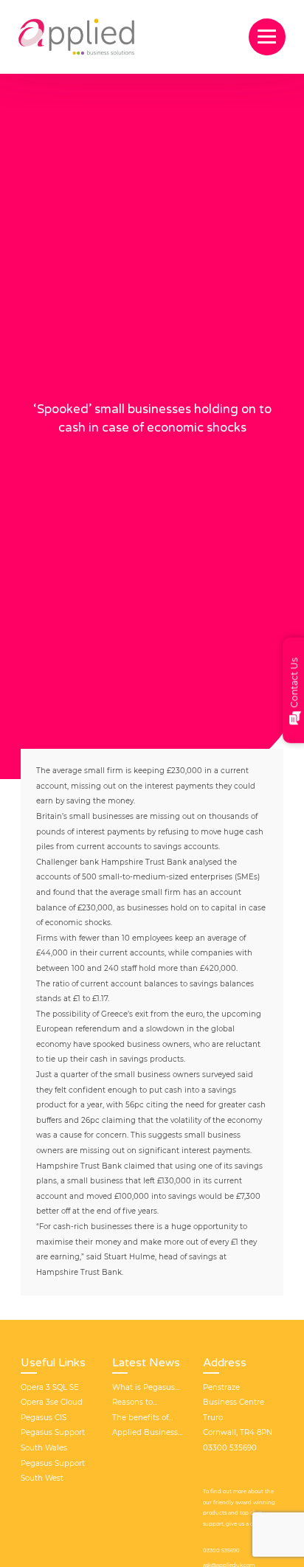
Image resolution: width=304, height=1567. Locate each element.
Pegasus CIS (43, 1417)
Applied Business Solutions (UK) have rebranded (145, 1434)
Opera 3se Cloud (52, 1402)
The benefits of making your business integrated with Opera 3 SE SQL (141, 1419)
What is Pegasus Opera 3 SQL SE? (143, 1389)
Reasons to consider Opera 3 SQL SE (144, 1404)
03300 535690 (221, 1550)
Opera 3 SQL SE (50, 1387)
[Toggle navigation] (267, 36)
